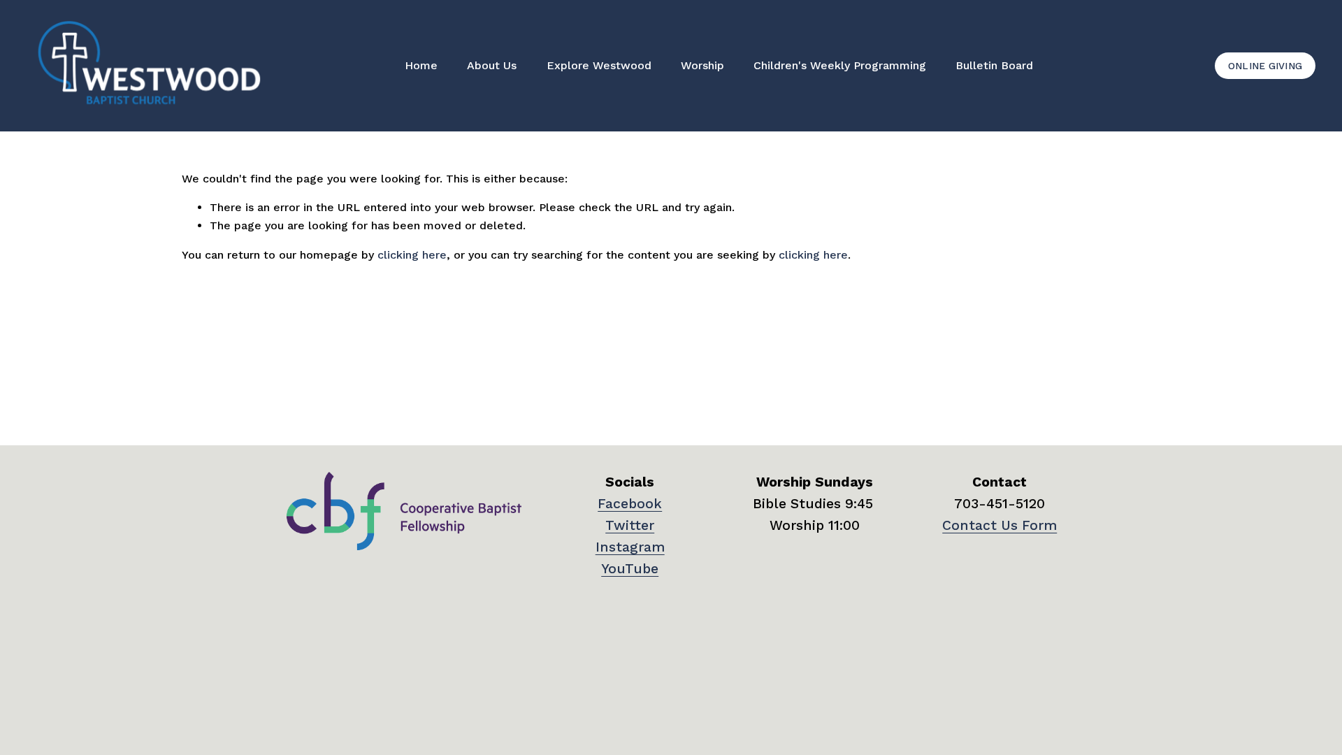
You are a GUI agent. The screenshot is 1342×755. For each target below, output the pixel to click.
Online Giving (1265, 65)
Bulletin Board (994, 65)
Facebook (630, 504)
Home (421, 65)
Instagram (630, 547)
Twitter (629, 525)
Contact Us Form (999, 525)
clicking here (412, 254)
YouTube (629, 569)
